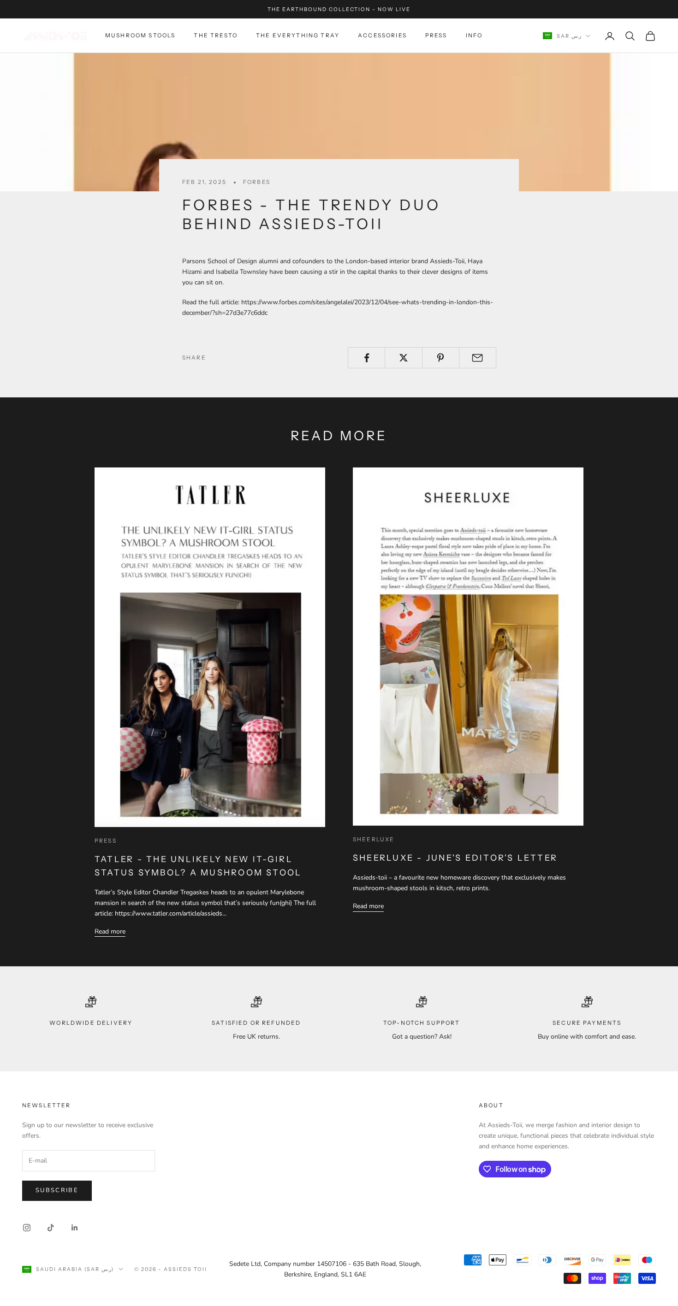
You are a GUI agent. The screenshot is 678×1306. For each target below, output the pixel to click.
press (106, 840)
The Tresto (216, 35)
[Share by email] (477, 358)
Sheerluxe (373, 839)
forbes (256, 181)
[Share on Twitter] (403, 358)
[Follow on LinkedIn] (74, 1227)
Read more (110, 931)
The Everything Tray (297, 35)
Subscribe (57, 1190)
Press (436, 35)
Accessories (382, 35)
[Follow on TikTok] (50, 1227)
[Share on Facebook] (366, 358)
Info (474, 35)
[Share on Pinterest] (440, 358)
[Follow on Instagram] (26, 1227)
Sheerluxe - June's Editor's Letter (455, 858)
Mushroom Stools (140, 35)
